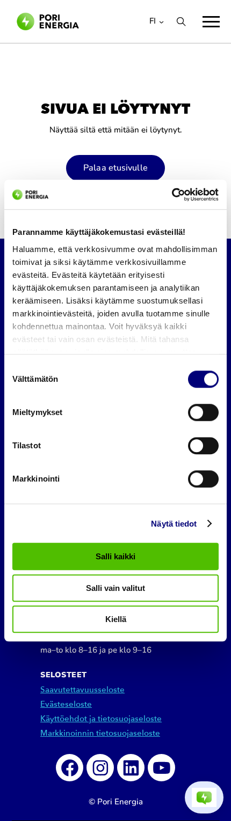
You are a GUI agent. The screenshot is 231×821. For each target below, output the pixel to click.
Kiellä (115, 619)
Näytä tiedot (174, 523)
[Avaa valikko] (211, 21)
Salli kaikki (115, 556)
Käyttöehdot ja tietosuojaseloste (101, 718)
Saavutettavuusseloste (82, 690)
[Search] (181, 21)
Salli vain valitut (115, 588)
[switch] (203, 412)
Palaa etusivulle (115, 168)
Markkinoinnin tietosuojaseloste (100, 733)
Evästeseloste (66, 704)
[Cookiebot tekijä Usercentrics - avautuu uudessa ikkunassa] (172, 195)
